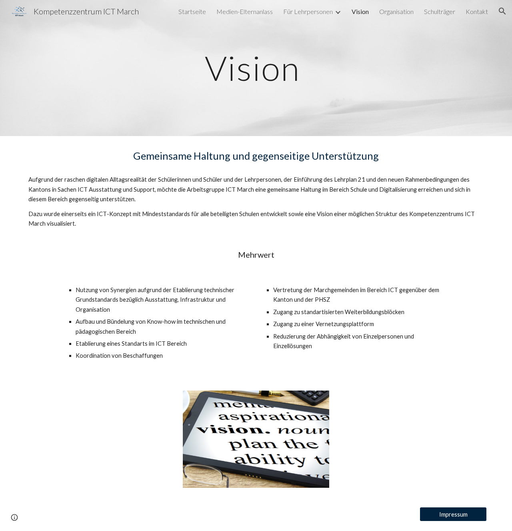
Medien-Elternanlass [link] (244, 11)
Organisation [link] (396, 11)
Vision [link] (360, 11)
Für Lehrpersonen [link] (308, 11)
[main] (256, 68)
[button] (502, 11)
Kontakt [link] (477, 11)
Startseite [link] (192, 11)
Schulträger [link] (439, 11)
